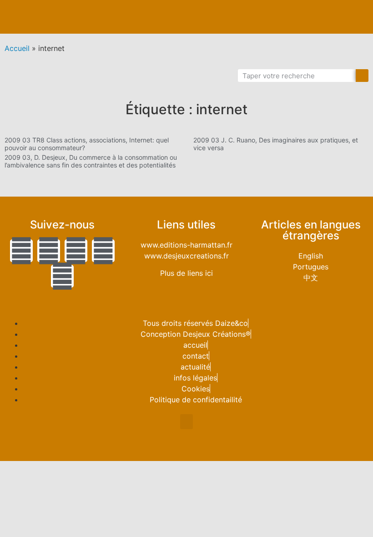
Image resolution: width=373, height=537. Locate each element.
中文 (310, 277)
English (310, 255)
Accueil (17, 48)
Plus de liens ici (186, 273)
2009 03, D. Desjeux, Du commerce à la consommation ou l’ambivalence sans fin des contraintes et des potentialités (91, 161)
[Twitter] (21, 250)
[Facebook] (48, 250)
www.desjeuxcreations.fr (186, 255)
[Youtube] (103, 250)
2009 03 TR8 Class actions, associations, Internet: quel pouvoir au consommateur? (87, 144)
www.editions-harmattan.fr (186, 244)
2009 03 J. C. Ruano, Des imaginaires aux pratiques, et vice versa (275, 144)
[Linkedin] (76, 250)
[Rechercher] (362, 75)
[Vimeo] (62, 276)
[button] (358, 17)
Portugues (310, 266)
